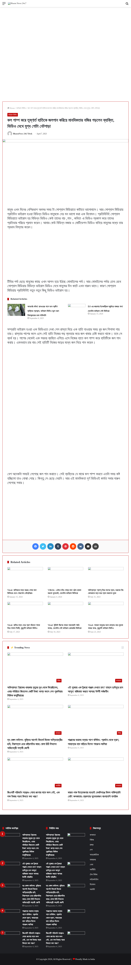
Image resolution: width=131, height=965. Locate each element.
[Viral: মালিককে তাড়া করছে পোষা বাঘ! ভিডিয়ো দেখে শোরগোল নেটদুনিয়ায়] (25, 577)
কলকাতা (93, 835)
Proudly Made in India (85, 959)
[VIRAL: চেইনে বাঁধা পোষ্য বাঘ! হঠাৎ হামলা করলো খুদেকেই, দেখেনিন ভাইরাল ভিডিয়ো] (65, 577)
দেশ (91, 849)
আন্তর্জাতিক (94, 854)
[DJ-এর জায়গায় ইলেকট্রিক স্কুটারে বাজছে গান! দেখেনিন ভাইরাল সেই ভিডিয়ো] (76, 310)
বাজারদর (93, 859)
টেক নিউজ (93, 874)
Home (12, 108)
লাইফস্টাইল (94, 879)
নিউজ (92, 840)
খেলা (91, 864)
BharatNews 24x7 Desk (22, 134)
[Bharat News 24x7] (17, 3)
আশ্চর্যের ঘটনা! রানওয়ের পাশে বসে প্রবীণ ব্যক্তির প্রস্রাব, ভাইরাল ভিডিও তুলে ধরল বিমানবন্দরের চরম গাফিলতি (43, 311)
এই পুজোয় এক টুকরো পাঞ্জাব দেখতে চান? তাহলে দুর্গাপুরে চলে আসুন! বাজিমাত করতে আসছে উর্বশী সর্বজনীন (31, 870)
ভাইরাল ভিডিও (21, 108)
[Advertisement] (65, 30)
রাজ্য (91, 844)
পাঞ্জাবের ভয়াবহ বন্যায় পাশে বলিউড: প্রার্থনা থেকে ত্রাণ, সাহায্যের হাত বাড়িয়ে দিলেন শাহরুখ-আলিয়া (30, 918)
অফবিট (92, 889)
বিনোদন (92, 884)
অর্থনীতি (93, 869)
